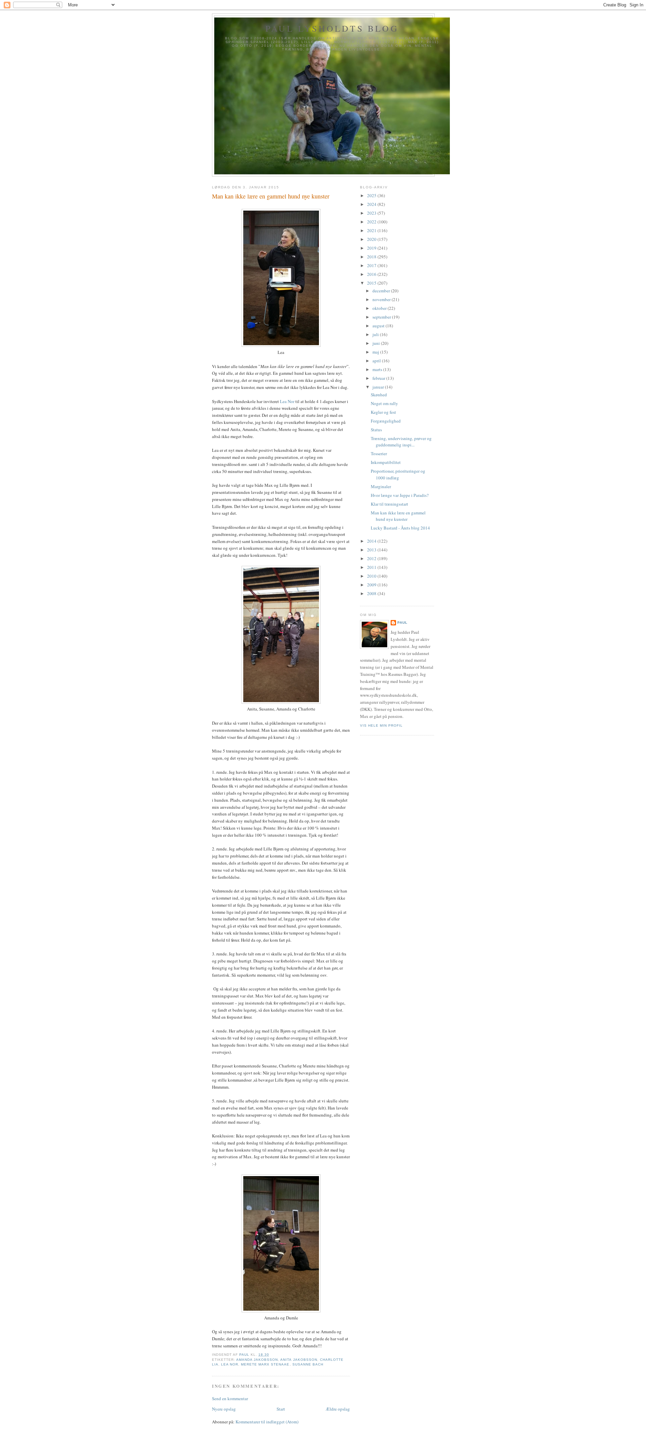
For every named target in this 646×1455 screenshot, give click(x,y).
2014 (372, 541)
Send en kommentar (230, 1398)
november (382, 299)
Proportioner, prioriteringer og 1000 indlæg (398, 474)
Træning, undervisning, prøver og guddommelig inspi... (401, 441)
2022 (372, 222)
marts (377, 369)
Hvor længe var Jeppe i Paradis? (400, 495)
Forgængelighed (386, 421)
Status (376, 430)
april (377, 361)
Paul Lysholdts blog (332, 28)
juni (376, 343)
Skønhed (379, 395)
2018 (372, 257)
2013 (372, 550)
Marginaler (381, 486)
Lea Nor (287, 401)
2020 (372, 239)
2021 (372, 230)
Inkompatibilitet (386, 462)
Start (281, 1409)
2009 (372, 585)
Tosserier (379, 453)
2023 (372, 213)
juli (376, 334)
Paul (402, 622)
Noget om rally (384, 403)
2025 (372, 195)
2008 (372, 593)
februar (379, 378)
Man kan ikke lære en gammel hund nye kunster (398, 516)
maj (376, 352)
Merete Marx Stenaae (265, 1364)
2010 (372, 576)
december (381, 291)
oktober (380, 308)
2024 (372, 204)
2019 (372, 248)
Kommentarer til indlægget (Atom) (267, 1422)
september (382, 317)
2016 (372, 274)
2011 (372, 567)
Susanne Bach (307, 1364)
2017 (372, 265)
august (379, 326)
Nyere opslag (224, 1409)
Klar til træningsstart (389, 504)
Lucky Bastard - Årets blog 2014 (400, 528)
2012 (372, 558)
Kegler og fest (383, 412)
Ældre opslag (338, 1409)
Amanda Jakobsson (257, 1359)
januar (378, 387)
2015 (372, 283)
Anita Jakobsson (298, 1359)
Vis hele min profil (381, 725)
